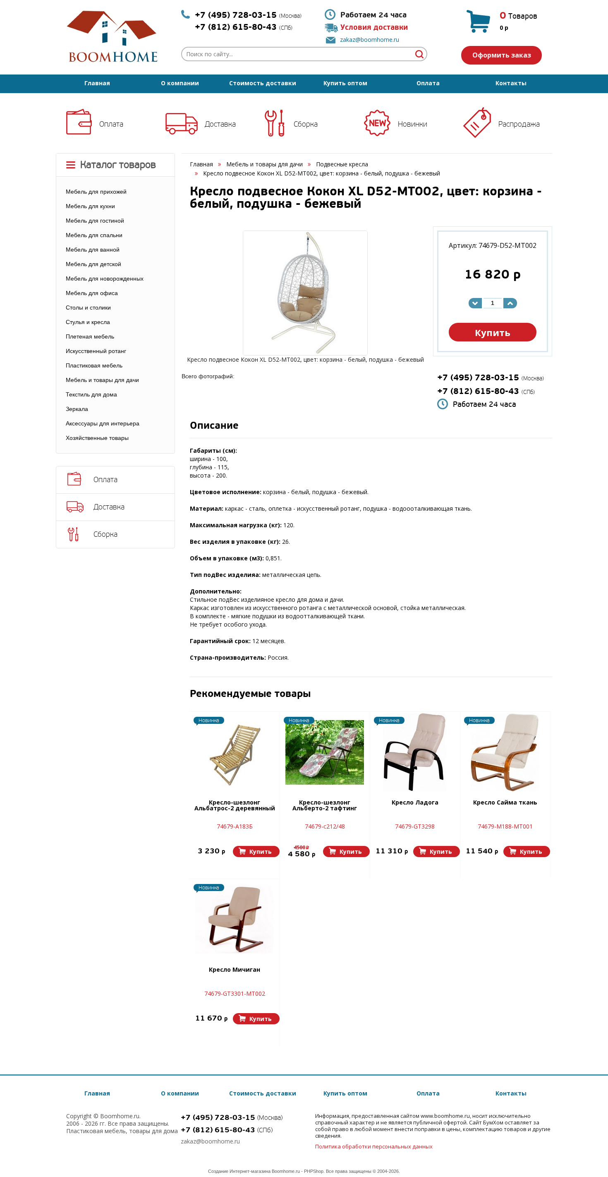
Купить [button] (492, 332)
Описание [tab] (214, 426)
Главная (97, 83)
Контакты (511, 83)
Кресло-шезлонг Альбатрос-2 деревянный (234, 806)
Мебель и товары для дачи (264, 164)
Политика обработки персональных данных (374, 1146)
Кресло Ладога (415, 803)
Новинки (412, 124)
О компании (180, 83)
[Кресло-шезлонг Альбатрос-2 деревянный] (234, 752)
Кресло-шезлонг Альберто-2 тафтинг (324, 806)
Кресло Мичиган (234, 970)
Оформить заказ (501, 55)
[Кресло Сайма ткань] (505, 752)
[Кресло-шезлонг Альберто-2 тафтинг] (324, 752)
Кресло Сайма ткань (505, 803)
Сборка (306, 124)
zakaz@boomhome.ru (369, 39)
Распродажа (519, 124)
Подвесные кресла (342, 164)
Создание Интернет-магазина (239, 1171)
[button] (256, 851)
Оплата (428, 83)
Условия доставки (374, 27)
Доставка (220, 124)
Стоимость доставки (262, 83)
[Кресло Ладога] (415, 752)
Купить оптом (345, 83)
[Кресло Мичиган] (234, 919)
